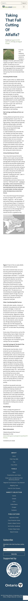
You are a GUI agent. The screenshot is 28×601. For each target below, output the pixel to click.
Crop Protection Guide (14, 520)
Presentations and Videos (14, 475)
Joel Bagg (18, 41)
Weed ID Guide (14, 532)
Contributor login (21, 596)
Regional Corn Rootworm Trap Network (14, 482)
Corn (14, 501)
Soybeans (14, 510)
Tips (14, 462)
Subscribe (14, 554)
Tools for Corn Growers (14, 488)
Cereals (14, 498)
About (14, 456)
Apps (14, 472)
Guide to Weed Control (14, 523)
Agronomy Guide (14, 517)
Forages (7, 43)
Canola (14, 495)
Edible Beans (14, 504)
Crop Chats (14, 465)
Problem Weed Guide (14, 529)
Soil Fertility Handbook (14, 526)
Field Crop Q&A (14, 459)
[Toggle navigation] (24, 6)
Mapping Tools (14, 485)
